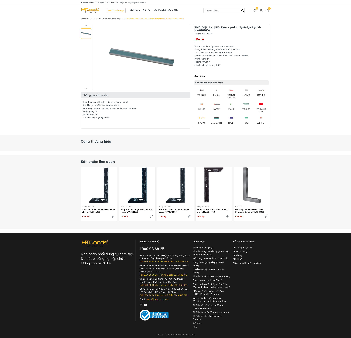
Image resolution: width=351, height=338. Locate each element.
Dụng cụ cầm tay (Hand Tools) (207, 280)
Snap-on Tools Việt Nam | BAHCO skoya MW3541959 (213, 210)
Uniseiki (238, 206)
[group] (141, 57)
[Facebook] (141, 304)
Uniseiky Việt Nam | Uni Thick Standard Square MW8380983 (249, 210)
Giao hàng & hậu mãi (242, 247)
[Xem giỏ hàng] (267, 10)
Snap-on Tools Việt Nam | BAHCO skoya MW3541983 (98, 210)
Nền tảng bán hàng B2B (166, 10)
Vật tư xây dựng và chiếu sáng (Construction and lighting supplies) (209, 300)
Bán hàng (237, 255)
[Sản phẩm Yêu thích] (255, 10)
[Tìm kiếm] (242, 10)
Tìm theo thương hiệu (203, 247)
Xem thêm (200, 75)
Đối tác (146, 10)
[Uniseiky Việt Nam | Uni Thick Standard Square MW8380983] (252, 185)
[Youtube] (145, 304)
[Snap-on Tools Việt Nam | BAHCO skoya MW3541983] (99, 185)
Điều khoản (238, 259)
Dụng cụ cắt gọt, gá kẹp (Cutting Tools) (208, 264)
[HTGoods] (90, 10)
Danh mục (118, 10)
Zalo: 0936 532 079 (178, 275)
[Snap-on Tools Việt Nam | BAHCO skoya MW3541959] (214, 185)
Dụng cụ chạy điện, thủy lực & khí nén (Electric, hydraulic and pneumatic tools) (211, 286)
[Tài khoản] (261, 10)
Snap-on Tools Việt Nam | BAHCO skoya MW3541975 (137, 210)
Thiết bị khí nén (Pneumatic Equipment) (211, 276)
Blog (195, 327)
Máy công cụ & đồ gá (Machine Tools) (210, 258)
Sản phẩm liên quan (98, 161)
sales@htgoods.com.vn (135, 2)
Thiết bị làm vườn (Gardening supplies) (211, 312)
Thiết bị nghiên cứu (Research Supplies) (207, 317)
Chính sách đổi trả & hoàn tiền (247, 263)
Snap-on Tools (88, 206)
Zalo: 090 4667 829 (178, 285)
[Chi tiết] (113, 216)
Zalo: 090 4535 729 (178, 295)
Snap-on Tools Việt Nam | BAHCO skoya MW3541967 (175, 210)
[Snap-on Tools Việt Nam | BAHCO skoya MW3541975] (137, 185)
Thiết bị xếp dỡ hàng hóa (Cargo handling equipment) (208, 307)
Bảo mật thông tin (241, 251)
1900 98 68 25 (112, 2)
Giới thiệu (135, 10)
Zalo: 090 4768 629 (179, 261)
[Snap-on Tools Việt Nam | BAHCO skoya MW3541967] (175, 185)
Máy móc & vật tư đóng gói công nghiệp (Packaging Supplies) (208, 293)
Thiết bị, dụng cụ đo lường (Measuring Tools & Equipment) (211, 253)
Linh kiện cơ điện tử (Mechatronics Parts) (208, 271)
